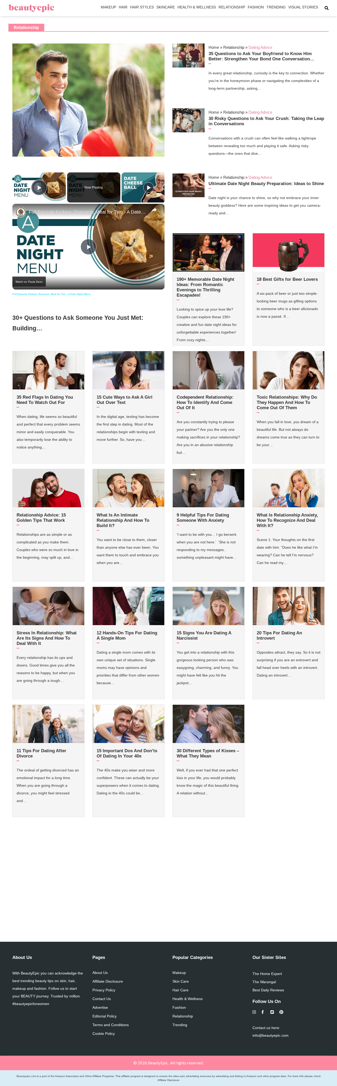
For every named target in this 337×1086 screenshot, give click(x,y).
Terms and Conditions (110, 1025)
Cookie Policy (103, 1033)
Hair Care (180, 990)
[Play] (148, 187)
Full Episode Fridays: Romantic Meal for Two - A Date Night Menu (88, 212)
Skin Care (180, 981)
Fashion (256, 7)
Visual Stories (303, 7)
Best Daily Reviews (268, 990)
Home (214, 47)
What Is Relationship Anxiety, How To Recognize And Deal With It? (287, 520)
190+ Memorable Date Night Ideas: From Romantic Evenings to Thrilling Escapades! (205, 287)
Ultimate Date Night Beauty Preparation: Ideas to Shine (266, 183)
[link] (21, 212)
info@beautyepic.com (270, 1035)
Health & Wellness (196, 7)
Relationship (232, 7)
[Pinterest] (281, 1012)
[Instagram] (254, 1012)
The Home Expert (267, 974)
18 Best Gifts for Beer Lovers (287, 279)
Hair (123, 7)
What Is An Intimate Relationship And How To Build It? (123, 520)
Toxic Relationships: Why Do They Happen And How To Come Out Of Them (287, 402)
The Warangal (264, 982)
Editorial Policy (104, 1016)
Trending (276, 7)
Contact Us (101, 999)
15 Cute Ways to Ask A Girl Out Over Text (124, 400)
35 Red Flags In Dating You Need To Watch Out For (45, 400)
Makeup (108, 7)
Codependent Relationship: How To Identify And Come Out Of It (205, 402)
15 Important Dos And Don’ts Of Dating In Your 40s (127, 753)
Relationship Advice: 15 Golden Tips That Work (41, 518)
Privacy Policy (103, 990)
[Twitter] (272, 1012)
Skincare (165, 7)
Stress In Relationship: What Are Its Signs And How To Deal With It (47, 638)
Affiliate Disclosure (107, 981)
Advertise (100, 1007)
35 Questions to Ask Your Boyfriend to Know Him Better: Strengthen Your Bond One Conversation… (261, 56)
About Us (100, 973)
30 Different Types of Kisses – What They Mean (208, 753)
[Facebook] (263, 1012)
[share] (154, 210)
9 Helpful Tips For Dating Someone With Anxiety (203, 518)
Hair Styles (142, 7)
